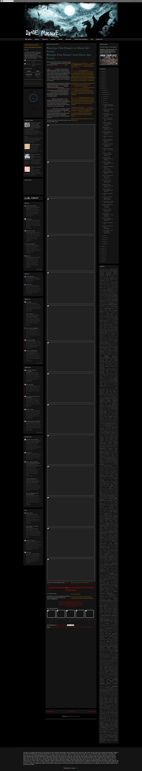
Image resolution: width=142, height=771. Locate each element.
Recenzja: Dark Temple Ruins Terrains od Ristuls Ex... (107, 140)
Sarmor (101, 613)
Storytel (102, 633)
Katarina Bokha (102, 426)
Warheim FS (45, 39)
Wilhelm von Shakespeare (113, 707)
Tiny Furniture (111, 661)
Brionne (113, 308)
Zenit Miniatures (103, 730)
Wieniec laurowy (110, 703)
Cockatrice (102, 318)
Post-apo (107, 574)
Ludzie (113, 472)
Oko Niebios (106, 541)
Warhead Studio (113, 681)
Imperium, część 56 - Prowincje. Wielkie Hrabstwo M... (107, 154)
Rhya (109, 598)
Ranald (110, 588)
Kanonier (107, 418)
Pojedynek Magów (110, 567)
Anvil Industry (114, 282)
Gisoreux (115, 371)
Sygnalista (108, 641)
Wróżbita (101, 716)
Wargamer (115, 678)
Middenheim (111, 498)
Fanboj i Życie (29, 513)
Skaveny (107, 623)
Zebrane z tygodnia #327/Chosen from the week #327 (108, 163)
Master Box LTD (107, 493)
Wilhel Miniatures (114, 706)
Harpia (106, 392)
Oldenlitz (60, 39)
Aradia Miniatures (107, 284)
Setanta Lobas (109, 618)
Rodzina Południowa (109, 601)
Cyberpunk (102, 323)
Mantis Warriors (114, 488)
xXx (109, 718)
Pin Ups (103, 559)
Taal (112, 650)
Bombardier (105, 304)
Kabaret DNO (112, 414)
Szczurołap (111, 644)
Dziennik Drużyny (111, 344)
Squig (106, 629)
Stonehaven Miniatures (104, 632)
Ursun (109, 672)
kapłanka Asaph (103, 420)
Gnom (108, 375)
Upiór (116, 670)
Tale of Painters (29, 313)
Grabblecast (115, 379)
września (105, 96)
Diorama (113, 334)
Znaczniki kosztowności (105, 734)
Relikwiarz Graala (108, 597)
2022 (103, 77)
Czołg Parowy (103, 328)
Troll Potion (111, 664)
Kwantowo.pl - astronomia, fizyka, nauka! (32, 527)
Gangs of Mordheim (30, 244)
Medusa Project (111, 496)
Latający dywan (110, 464)
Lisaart (116, 468)
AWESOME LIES (30, 276)
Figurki (106, 356)
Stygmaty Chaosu (103, 641)
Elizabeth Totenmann (103, 349)
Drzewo (106, 341)
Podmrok (109, 563)
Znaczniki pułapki (114, 734)
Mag (104, 482)
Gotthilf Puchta (102, 379)
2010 (103, 259)
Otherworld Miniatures (105, 547)
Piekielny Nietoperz (104, 558)
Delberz (109, 333)
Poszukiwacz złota (104, 575)
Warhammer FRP (113, 680)
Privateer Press (107, 579)
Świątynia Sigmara (104, 648)
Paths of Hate (106, 553)
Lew (108, 467)
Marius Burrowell (113, 492)
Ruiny (105, 608)
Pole (111, 569)
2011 (103, 257)
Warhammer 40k (104, 680)
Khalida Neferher (108, 427)
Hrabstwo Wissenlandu (112, 401)
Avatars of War (106, 290)
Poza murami (112, 577)
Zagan (113, 720)
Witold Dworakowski (110, 709)
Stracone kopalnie (113, 635)
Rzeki (107, 611)
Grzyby (113, 388)
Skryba (116, 623)
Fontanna (115, 359)
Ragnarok (106, 587)
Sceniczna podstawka (112, 614)
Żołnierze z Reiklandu (112, 740)
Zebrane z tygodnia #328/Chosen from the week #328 (108, 133)
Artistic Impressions (106, 287)
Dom (106, 335)
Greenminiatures (106, 382)
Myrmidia (106, 520)
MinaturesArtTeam (110, 502)
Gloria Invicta (105, 374)
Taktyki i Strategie (113, 652)
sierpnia (104, 98)
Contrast (115, 318)
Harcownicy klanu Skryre (106, 390)
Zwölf (108, 739)
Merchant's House (107, 497)
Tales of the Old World (110, 653)
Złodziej (101, 733)
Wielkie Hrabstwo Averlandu (106, 697)
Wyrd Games (103, 717)
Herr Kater (108, 395)
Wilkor (101, 708)
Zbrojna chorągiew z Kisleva (106, 723)
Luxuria (116, 473)
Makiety (74, 627)
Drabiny (101, 338)
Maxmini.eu (105, 496)
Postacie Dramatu (113, 574)
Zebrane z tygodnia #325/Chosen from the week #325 (108, 219)
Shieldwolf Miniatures (105, 619)
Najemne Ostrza (104, 521)
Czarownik (111, 327)
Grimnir (115, 384)
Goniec (101, 376)
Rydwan (101, 611)
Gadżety (112, 366)
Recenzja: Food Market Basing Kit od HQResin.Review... (107, 198)
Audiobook (110, 289)
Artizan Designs (114, 287)
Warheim (77, 116)
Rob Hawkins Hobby (31, 340)
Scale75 (109, 613)
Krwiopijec (115, 449)
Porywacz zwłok (103, 574)
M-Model (110, 478)
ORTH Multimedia (103, 544)
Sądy (105, 613)
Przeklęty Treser (108, 582)
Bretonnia (108, 308)
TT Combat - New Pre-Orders (32, 453)
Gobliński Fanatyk (113, 375)
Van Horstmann (110, 673)
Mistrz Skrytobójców (110, 507)
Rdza (111, 591)
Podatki (105, 563)
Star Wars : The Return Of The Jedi (33, 410)
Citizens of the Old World (105, 317)
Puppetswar (102, 584)
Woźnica (113, 713)
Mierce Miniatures (113, 499)
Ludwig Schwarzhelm (107, 472)
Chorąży (111, 314)
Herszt (111, 395)
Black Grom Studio (30, 230)
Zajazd (116, 720)
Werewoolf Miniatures (110, 687)
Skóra (112, 623)
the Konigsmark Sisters (113, 656)
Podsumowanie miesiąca (111, 564)
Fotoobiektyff (109, 363)
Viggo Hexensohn (110, 675)
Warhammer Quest (104, 681)
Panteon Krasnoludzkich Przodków (108, 552)
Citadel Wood (114, 316)
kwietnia (105, 237)
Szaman (107, 642)
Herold (104, 395)
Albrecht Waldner (106, 279)
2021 (103, 80)
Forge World (108, 361)
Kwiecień (109, 460)
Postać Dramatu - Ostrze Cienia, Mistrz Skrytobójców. (108, 231)
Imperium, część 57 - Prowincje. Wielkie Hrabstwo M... (107, 124)
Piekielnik (115, 556)
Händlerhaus (102, 389)
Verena (101, 674)
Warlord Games (103, 684)
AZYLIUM (72, 604)
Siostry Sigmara (113, 621)
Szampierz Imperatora (113, 642)
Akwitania (112, 277)
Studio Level (114, 639)
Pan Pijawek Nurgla (108, 548)
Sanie (116, 611)
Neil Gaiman (107, 522)
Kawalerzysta (108, 426)
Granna (108, 380)
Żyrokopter (102, 741)
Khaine (103, 427)
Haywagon (107, 393)
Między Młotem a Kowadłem (106, 501)
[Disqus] (71, 649)
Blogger (76, 768)
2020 (103, 82)
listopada (105, 92)
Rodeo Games (102, 601)
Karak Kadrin (112, 421)
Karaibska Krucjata (109, 420)
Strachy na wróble (107, 635)
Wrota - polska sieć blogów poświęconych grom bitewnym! (33, 462)
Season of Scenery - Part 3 (31, 398)
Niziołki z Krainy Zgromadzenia (107, 532)
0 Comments (63, 625)
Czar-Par (110, 324)
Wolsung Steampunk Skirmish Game (57, 88)
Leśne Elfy (105, 467)
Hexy (114, 395)
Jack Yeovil (107, 409)
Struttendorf (102, 639)
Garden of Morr (109, 370)
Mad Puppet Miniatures (109, 481)
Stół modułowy (113, 633)
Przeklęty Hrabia (109, 581)
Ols (116, 541)
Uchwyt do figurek (113, 668)
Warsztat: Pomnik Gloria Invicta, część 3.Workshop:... (108, 206)
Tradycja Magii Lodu (107, 663)
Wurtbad (115, 716)
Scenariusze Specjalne (104, 614)
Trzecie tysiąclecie (104, 667)
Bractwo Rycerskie (106, 306)
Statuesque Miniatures (107, 631)
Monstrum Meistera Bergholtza (106, 512)
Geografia (102, 371)
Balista (116, 291)
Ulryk (114, 669)
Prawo (112, 578)
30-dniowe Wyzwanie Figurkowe (108, 273)
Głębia (116, 374)
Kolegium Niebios (113, 439)
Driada (108, 339)
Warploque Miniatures (105, 686)
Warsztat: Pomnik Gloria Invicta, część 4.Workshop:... (108, 177)
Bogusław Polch (106, 303)
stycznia (104, 243)
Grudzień (102, 386)
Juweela (108, 414)
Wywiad (101, 718)
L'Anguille (107, 462)
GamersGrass (102, 369)
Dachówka (102, 329)
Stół (106, 633)
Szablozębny (102, 642)
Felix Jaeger (115, 353)
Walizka (110, 678)
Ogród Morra (114, 539)
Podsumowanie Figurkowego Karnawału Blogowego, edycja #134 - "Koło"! (33, 465)
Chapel (112, 313)
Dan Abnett (107, 329)
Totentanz (112, 662)
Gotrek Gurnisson (113, 377)
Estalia (104, 350)
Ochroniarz (115, 538)
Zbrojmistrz (115, 722)
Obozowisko (110, 538)
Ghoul (107, 371)
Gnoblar (104, 375)
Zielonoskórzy (104, 731)
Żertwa (105, 740)
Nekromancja (112, 522)
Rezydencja (102, 598)
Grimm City (110, 384)
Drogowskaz (112, 339)
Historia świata (114, 398)
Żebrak (112, 739)
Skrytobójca (102, 624)
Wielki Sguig (107, 696)
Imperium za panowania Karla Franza (108, 405)
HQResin (115, 400)
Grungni (112, 386)
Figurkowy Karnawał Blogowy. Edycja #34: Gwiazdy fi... (108, 172)
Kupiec (106, 458)
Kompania (110, 442)
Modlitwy (104, 511)
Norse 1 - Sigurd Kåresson (31, 329)
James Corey (107, 410)
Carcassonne (112, 312)
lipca (104, 100)
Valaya (112, 672)
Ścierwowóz (102, 646)
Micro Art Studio (80, 627)
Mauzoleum (109, 494)
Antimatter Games (107, 282)
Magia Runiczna (110, 483)
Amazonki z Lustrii (113, 280)
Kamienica (106, 416)
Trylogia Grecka (107, 665)
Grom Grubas (109, 385)
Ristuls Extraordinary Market (108, 599)
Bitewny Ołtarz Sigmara (104, 299)
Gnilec (101, 375)
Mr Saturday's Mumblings (32, 328)
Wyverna (115, 717)
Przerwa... (27, 136)
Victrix (105, 675)
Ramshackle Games (104, 588)
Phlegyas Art (107, 555)
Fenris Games (103, 354)
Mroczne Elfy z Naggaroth (111, 516)
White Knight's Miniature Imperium (107, 691)
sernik (105, 618)
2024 (103, 73)
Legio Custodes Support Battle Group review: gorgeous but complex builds (32, 316)
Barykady (115, 295)
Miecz (107, 499)
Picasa (116, 555)
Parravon (102, 553)
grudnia (104, 90)
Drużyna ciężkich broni (109, 340)
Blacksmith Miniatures (108, 301)
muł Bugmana (114, 517)
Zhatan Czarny (111, 730)
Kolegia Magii (113, 436)
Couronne (113, 319)
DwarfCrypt (29, 219)
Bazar (52, 627)
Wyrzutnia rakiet (110, 717)
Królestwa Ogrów (113, 448)
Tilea (101, 661)
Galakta (115, 366)
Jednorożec (115, 411)
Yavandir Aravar (114, 718)
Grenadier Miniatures (113, 382)
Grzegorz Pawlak (108, 388)
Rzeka (105, 611)
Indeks (101, 406)
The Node (115, 657)
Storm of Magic (113, 632)
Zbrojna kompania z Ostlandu (108, 724)
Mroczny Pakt (102, 517)
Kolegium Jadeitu (113, 438)
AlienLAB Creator (113, 279)
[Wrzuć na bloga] (69, 625)
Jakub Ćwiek (111, 409)
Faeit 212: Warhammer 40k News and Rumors (32, 494)
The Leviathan (102, 657)
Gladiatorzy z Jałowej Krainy (106, 373)
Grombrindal (115, 385)
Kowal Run (112, 444)
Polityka (101, 570)
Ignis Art (108, 402)
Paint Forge (115, 547)
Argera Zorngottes (103, 286)
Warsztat (114, 686)
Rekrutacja (111, 595)
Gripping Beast (103, 385)
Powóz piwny (102, 577)
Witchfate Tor (102, 709)
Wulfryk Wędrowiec (110, 716)
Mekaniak (101, 497)
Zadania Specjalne (107, 720)
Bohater (111, 303)
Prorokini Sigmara (114, 579)
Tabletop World (113, 651)
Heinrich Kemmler (113, 393)
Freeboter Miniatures (104, 366)
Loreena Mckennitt (113, 470)
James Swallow (114, 410)
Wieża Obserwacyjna (109, 705)
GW (116, 388)
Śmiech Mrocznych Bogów (111, 646)
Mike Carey (115, 501)
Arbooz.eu (113, 284)
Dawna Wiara (113, 332)
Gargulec (115, 370)
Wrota (115, 715)
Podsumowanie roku (104, 565)
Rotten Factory (104, 605)
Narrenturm (102, 522)
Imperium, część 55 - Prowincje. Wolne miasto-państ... (107, 181)
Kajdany (116, 415)
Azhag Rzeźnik (105, 291)
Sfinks (113, 618)
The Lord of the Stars (109, 657)
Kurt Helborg (106, 459)
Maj (108, 486)
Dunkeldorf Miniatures (105, 343)
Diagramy (105, 334)
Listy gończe (107, 469)
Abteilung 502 (103, 276)
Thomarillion (114, 658)
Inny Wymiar (114, 406)
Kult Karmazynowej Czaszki (107, 454)
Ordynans (115, 542)
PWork (106, 584)
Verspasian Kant (106, 674)
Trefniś (116, 663)
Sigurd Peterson (114, 620)
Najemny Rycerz (113, 521)
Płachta (110, 561)
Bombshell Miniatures (112, 304)
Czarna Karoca (103, 326)
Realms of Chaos (30, 409)
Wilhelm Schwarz (103, 707)
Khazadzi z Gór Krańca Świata (107, 428)
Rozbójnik (115, 605)
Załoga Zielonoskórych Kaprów (106, 721)
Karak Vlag (112, 422)
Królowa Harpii (103, 449)
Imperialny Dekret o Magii (105, 404)
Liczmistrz (112, 467)
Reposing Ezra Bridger (30, 341)
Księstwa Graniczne (104, 452)
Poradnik (111, 573)
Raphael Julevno (114, 588)
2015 (103, 248)
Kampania (111, 416)
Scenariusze (115, 613)
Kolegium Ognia (103, 440)
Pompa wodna (105, 573)
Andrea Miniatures (110, 281)
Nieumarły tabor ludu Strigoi (106, 530)
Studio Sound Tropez (104, 640)
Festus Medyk (114, 354)
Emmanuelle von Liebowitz (113, 349)
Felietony (37, 39)
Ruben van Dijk (110, 606)
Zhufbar (116, 730)
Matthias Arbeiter (103, 494)
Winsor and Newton (113, 708)
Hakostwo (28, 255)
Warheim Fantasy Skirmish (108, 683)
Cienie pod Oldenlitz (105, 316)
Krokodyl (115, 447)
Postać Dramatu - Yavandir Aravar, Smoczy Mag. (108, 202)
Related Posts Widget (91, 623)
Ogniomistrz (102, 539)
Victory (101, 675)
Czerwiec (115, 327)
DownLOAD (68, 39)
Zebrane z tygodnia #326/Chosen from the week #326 (108, 190)
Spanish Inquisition (103, 628)
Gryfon (103, 388)
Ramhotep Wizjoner (113, 587)
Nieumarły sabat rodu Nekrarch (111, 528)
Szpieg (101, 645)
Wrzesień (105, 716)
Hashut (110, 392)
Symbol (116, 641)
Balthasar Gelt (113, 293)
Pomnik (101, 571)
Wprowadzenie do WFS (109, 714)
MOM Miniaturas (114, 511)
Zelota (116, 729)
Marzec (101, 493)
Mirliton (112, 505)
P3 (111, 547)
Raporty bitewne (105, 589)
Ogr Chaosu (109, 539)
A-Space (116, 275)
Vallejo (106, 673)
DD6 (116, 332)
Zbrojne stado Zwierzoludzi (108, 726)
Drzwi (110, 341)
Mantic (110, 488)
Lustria (116, 472)
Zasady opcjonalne (108, 722)
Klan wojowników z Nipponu (108, 432)
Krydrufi (101, 451)
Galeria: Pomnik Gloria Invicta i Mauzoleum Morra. (107, 119)
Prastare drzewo (107, 578)
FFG (101, 356)
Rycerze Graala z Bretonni (111, 610)
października (105, 94)
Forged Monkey (114, 361)
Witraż (116, 709)
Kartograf (105, 424)
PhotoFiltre (112, 555)
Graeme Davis (29, 284)
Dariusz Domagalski (113, 329)
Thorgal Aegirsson (103, 659)
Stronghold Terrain (105, 637)
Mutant (115, 518)
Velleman (115, 673)
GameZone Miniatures (110, 369)
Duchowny (115, 341)
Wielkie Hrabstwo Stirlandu (111, 700)
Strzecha (107, 639)
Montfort (115, 512)
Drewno (112, 338)
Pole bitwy (115, 569)
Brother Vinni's (107, 309)
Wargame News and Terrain (32, 439)
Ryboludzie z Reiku (103, 609)
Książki (115, 451)
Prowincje (102, 581)
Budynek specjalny (104, 310)
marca (104, 239)
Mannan (107, 488)
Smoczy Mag (109, 625)
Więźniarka (108, 706)
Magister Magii (109, 484)
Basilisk (101, 296)
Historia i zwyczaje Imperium (108, 397)
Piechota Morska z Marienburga (108, 47)
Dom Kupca (111, 335)
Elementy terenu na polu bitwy (60, 627)
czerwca (104, 102)
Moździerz (115, 515)
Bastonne (105, 296)
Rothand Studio (114, 603)
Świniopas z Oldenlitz (107, 650)
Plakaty (105, 560)
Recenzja (86, 627)
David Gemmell (103, 332)
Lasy (106, 464)
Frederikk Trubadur (113, 365)
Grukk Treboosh (107, 386)
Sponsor (102, 630)
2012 (103, 254)
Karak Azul (102, 421)
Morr (112, 513)
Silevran (107, 621)
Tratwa (113, 663)
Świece (109, 648)
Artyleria (104, 289)
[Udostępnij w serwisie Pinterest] (73, 625)
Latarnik (101, 466)
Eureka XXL (109, 351)
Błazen (114, 301)
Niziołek (115, 531)
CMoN (116, 317)
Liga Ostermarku (108, 468)
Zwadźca (104, 735)
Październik (106, 554)
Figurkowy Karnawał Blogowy (81, 39)
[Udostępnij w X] (70, 625)
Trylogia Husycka (114, 665)
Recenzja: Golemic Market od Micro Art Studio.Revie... (108, 110)
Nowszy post (50, 711)
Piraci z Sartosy (108, 559)
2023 (103, 75)
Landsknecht (102, 463)
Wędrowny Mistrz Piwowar (113, 690)
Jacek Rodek (102, 409)
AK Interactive (106, 277)
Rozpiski (102, 606)
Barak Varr (109, 294)
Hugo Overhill (103, 402)
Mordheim (107, 514)
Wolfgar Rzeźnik (103, 712)
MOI (108, 511)
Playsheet (112, 560)
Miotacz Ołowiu (106, 505)
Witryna (101, 711)
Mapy (110, 490)
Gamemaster (108, 368)
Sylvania (112, 641)
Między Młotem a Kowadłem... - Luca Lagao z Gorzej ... (107, 128)
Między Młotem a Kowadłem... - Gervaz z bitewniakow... (108, 215)
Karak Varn (108, 422)
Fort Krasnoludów (104, 362)
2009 (103, 261)
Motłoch (105, 515)
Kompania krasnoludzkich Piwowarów (108, 443)
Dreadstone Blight (107, 338)
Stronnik (115, 637)
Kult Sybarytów (110, 457)
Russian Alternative (112, 608)
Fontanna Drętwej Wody (106, 360)
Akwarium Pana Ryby (31, 205)
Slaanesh (105, 625)
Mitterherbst (112, 510)
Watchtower (102, 687)
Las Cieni (111, 463)
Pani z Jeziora (107, 549)
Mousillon (110, 515)
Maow (101, 490)
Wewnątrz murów (112, 689)
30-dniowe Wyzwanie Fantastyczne (108, 272)
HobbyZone (102, 400)
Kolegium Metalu (104, 439)
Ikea (111, 402)
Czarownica (105, 327)
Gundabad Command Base (31, 303)
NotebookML (106, 537)
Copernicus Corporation (105, 319)
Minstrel (101, 505)
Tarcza (116, 653)
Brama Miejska (114, 306)
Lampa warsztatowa (113, 462)
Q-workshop (110, 584)
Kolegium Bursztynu (113, 437)
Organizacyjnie (103, 543)
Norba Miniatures (108, 535)
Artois (101, 289)
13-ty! (108, 269)
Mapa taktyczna (105, 490)
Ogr (105, 539)
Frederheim (107, 365)
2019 (103, 84)
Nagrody (115, 520)
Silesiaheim (102, 621)
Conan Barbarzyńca (108, 318)
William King (106, 708)
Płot (113, 561)
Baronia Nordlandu (109, 295)
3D (109, 275)
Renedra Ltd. (114, 597)
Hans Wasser (114, 389)
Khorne (106, 430)
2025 (103, 71)
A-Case (112, 275)
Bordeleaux (102, 305)
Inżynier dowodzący (107, 407)
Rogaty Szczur (107, 602)
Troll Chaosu (106, 664)
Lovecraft (101, 472)
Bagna (114, 291)
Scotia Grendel (103, 617)
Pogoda (105, 567)
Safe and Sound (112, 611)
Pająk (101, 548)
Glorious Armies (111, 374)
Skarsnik (101, 623)
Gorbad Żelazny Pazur (108, 376)
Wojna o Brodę (107, 711)
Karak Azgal (115, 420)
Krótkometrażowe (109, 449)
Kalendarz (101, 416)
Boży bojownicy (108, 305)
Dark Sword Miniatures (112, 330)
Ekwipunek (115, 345)
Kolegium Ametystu (104, 437)
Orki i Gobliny (113, 543)
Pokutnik (107, 568)
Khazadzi (114, 427)
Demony (113, 333)
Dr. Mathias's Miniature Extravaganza (31, 371)
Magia (104, 483)
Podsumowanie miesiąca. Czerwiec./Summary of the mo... (108, 106)
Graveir (101, 381)
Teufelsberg (106, 656)
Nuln (110, 537)
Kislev (105, 431)
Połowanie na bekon (107, 570)
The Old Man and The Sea (105, 658)
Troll (101, 664)
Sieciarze (111, 619)
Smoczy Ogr (114, 625)
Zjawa (113, 731)
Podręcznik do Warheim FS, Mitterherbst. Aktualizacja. (108, 145)
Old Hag (110, 541)
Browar (113, 309)
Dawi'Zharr (108, 332)
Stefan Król (115, 631)
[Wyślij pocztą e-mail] (67, 625)
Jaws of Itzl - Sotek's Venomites (32, 245)
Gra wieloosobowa (109, 379)
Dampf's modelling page (31, 350)
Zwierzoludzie (103, 739)
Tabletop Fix (29, 452)
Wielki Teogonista (114, 696)
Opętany (110, 542)
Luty (109, 473)
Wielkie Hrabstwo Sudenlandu (106, 701)
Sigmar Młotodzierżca (105, 620)
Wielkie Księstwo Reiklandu (108, 702)
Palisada (103, 548)
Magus (105, 486)
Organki (108, 543)
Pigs (100, 559)
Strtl (92, 39)
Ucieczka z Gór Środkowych (106, 669)
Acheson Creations (111, 276)
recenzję (48, 63)
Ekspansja (110, 345)
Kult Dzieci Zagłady (104, 453)
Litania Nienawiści (114, 469)
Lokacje (101, 470)
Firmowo (102, 359)
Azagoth (101, 291)
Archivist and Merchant (113, 285)
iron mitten (28, 302)
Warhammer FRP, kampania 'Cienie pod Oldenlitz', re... (108, 159)
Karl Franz (104, 423)
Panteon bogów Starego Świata (110, 550)
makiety (62, 111)
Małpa (110, 487)
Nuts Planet (102, 538)
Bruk (116, 309)
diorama (77, 111)
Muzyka (101, 520)
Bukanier (110, 310)
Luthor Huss (105, 473)
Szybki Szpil (114, 645)
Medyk (116, 496)
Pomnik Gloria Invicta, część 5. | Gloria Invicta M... (108, 150)
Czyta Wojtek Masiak (112, 328)
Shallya (116, 618)
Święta (113, 648)
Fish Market (52, 69)
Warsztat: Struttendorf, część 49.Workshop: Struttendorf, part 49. (36, 156)
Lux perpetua (112, 473)
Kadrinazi (28, 552)
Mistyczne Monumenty (109, 508)
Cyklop (111, 323)
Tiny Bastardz (105, 661)
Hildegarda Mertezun (108, 397)
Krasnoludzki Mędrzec (110, 447)
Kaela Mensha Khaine (108, 415)
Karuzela (112, 424)
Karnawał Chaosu (111, 423)
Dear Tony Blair (29, 384)
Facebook (53, 39)
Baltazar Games (107, 293)
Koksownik (107, 436)
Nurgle (112, 537)
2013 (103, 252)
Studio (110, 639)
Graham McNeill (103, 380)
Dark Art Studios (103, 330)
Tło (103, 662)
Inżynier (101, 407)
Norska (106, 536)
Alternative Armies (104, 280)
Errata (101, 350)
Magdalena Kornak (108, 482)
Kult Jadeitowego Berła (113, 453)
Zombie (101, 735)
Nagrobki (111, 520)
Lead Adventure (108, 466)
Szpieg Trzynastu (106, 645)
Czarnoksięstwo (110, 326)
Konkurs (115, 443)
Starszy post (92, 711)
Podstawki (102, 564)
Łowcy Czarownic (110, 475)
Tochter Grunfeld (107, 662)
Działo (106, 344)
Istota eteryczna (114, 407)
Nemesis (116, 522)
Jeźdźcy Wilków (103, 412)
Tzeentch (105, 668)
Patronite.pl (110, 553)
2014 (103, 250)
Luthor (101, 473)
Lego (114, 466)
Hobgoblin (109, 400)
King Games (110, 430)
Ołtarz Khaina (103, 542)
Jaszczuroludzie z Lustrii (106, 411)
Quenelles (115, 584)
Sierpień (115, 619)
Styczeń (115, 640)
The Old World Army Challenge (33, 421)
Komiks (105, 442)
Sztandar (110, 645)
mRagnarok (102, 516)
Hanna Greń (108, 389)
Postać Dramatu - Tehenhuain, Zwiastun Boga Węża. (108, 115)
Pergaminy (112, 554)
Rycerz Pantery (111, 609)
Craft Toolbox (111, 321)
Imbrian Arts (114, 402)
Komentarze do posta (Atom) (74, 716)
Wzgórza (106, 718)
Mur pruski (102, 518)
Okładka (101, 541)
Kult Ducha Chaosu (113, 452)
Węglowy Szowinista (30, 540)
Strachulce (102, 635)
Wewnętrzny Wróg (104, 690)
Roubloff (110, 605)
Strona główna (71, 711)
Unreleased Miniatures (109, 670)
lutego (104, 241)
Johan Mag (111, 412)
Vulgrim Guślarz (104, 678)
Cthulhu (115, 322)
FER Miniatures (109, 354)
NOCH (116, 532)
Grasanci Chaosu (113, 380)
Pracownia (102, 578)
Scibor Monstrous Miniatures (109, 615)
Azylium (110, 291)
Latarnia (115, 464)
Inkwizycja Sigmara (107, 406)
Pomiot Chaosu (114, 570)
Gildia (111, 371)
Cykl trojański (107, 323)
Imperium (114, 404)
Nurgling (115, 537)
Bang (103, 294)
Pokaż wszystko (39, 269)
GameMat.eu (114, 368)
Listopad (102, 469)
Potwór (116, 575)
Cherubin (106, 314)
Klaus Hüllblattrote (107, 433)
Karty (109, 424)
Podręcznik (114, 563)
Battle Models (111, 296)
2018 (103, 86)
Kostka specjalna (103, 444)
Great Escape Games (107, 381)
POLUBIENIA (70, 601)
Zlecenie (115, 731)
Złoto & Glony (108, 733)
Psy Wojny (106, 583)
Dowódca (115, 337)
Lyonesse (102, 474)
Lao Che (107, 463)
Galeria (102, 368)
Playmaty (108, 560)
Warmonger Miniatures (113, 684)
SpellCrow (109, 628)
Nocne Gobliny (103, 533)
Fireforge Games (113, 357)
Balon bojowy (102, 293)
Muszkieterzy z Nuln (109, 518)
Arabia (101, 284)
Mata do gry (114, 493)
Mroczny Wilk (109, 517)
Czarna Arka (115, 324)
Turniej (111, 667)
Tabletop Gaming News (31, 478)
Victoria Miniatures (113, 674)
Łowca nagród (109, 474)
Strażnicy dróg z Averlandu (106, 636)
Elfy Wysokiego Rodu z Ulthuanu (108, 348)
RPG (105, 606)
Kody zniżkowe (28, 39)
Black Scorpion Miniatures (106, 300)
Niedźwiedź (102, 523)
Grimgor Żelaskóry (103, 384)
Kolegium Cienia (104, 438)
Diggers (109, 334)
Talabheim (102, 653)
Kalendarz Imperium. (35, 144)
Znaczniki (115, 733)
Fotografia (102, 363)
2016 (103, 246)
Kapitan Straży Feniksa (113, 418)
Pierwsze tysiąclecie (113, 558)
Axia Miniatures (114, 290)
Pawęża (114, 553)
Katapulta (115, 424)
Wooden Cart (108, 713)
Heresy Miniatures (104, 394)
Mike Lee (102, 502)
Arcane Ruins (105, 285)
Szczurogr (106, 644)
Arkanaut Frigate (110, 286)
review (89, 63)
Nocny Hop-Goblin (110, 533)
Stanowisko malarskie (111, 629)
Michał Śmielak (114, 497)
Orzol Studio (110, 544)
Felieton (109, 353)
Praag (116, 577)
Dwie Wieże (102, 344)
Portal (116, 573)
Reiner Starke (105, 594)
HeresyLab (111, 394)
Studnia (111, 640)
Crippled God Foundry (108, 322)
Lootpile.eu (106, 470)
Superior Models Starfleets (31, 385)
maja (104, 235)
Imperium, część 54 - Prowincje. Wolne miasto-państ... (107, 210)
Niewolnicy (111, 531)
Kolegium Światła (111, 440)
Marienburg (107, 492)
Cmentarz (112, 317)
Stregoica (115, 636)
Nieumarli (107, 523)
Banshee (105, 294)
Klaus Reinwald (114, 433)
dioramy (67, 111)
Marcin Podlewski (104, 491)
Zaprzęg (115, 721)
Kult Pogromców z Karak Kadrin (108, 455)
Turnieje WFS (99, 39)
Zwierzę (115, 738)
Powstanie (107, 577)
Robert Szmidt (114, 600)
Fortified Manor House (112, 362)
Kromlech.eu (103, 448)
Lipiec (113, 468)
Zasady (102, 722)
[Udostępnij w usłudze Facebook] (72, 625)
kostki (108, 444)
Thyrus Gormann (110, 659)
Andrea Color (103, 281)
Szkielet (115, 644)
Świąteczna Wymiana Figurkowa (108, 647)
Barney (113, 294)
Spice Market (115, 628)
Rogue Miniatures (114, 602)
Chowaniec (115, 314)
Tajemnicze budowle (104, 652)
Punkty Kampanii (113, 583)
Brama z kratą (103, 308)
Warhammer (114, 679)
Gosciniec (106, 377)
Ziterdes (109, 731)
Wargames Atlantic (105, 679)
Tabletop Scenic (106, 651)
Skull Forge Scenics (109, 624)
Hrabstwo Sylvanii (104, 401)
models (72, 111)
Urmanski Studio (103, 672)
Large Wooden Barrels (57, 588)
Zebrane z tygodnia (110, 729)
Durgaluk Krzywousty (113, 343)
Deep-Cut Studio (104, 333)
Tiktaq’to (115, 659)
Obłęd (106, 538)
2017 (103, 88)
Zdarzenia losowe (110, 727)
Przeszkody (113, 582)
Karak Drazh (107, 421)
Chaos (107, 313)
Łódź (112, 477)
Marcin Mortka (114, 490)
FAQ (106, 353)
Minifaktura (115, 503)
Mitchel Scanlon (107, 510)
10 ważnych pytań (103, 269)
